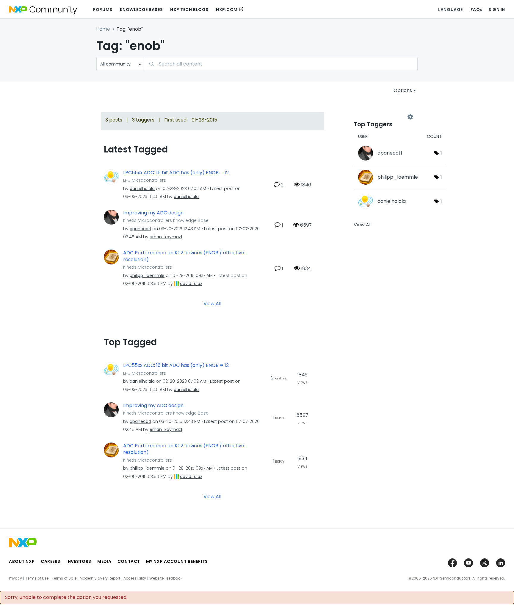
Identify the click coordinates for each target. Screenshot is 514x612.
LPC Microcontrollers (144, 180)
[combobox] (281, 64)
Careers (50, 561)
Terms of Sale (64, 578)
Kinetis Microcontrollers (147, 267)
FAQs (476, 10)
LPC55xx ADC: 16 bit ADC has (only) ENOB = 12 (176, 172)
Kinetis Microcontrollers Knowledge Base (166, 220)
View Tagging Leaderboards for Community (382, 117)
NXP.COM (227, 10)
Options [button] (403, 90)
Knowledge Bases (141, 10)
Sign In (496, 10)
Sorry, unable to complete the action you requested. (66, 597)
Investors (78, 561)
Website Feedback (165, 578)
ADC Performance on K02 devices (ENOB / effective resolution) (183, 256)
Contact (128, 561)
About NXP (22, 561)
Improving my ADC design (153, 213)
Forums (102, 10)
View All (212, 303)
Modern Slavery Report (100, 578)
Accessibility (134, 578)
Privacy (15, 578)
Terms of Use (36, 578)
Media (104, 561)
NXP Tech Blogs (189, 10)
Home (103, 29)
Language (450, 10)
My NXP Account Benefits (177, 561)
